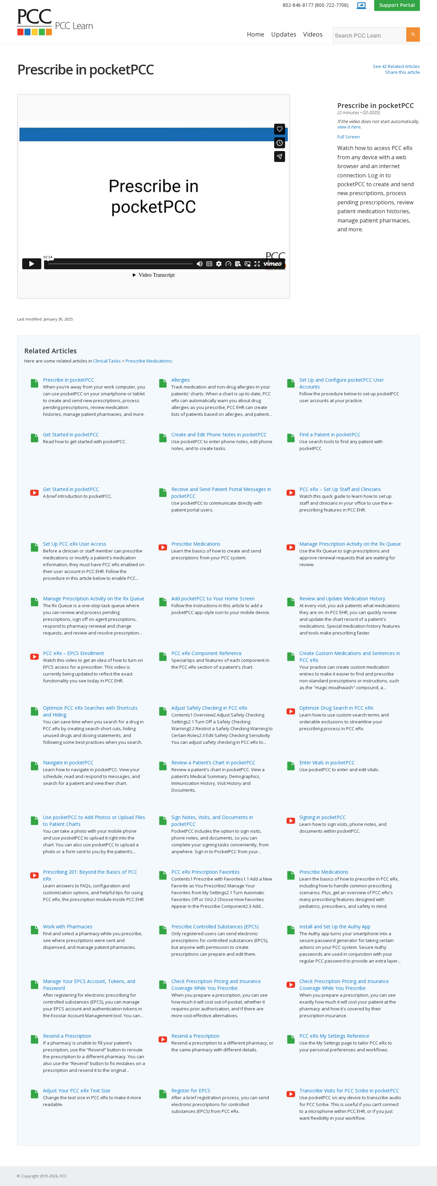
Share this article (402, 72)
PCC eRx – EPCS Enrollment (73, 653)
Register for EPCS (190, 1090)
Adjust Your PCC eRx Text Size (76, 1090)
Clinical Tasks (107, 361)
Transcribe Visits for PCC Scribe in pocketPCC (349, 1090)
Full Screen (348, 137)
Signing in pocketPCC (322, 817)
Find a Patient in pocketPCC (330, 434)
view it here (348, 127)
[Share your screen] (361, 6)
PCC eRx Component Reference (206, 653)
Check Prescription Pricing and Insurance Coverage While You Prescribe (216, 984)
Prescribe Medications (149, 361)
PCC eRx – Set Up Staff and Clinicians (340, 489)
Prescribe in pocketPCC (68, 380)
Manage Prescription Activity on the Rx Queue (350, 544)
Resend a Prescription (67, 1036)
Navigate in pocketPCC (68, 762)
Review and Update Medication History (342, 598)
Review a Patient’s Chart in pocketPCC (213, 762)
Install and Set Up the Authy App (334, 926)
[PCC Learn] (62, 22)
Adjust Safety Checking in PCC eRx (209, 708)
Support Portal (397, 5)
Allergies (180, 380)
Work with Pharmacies (68, 926)
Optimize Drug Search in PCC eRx (336, 708)
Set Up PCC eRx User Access (74, 544)
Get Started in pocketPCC (71, 434)
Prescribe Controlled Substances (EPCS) (215, 926)
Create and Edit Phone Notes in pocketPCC (219, 434)
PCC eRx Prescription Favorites (205, 872)
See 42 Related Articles (396, 66)
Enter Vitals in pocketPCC (327, 762)
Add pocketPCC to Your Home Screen (213, 598)
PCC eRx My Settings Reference (334, 1036)
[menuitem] (316, 5)
